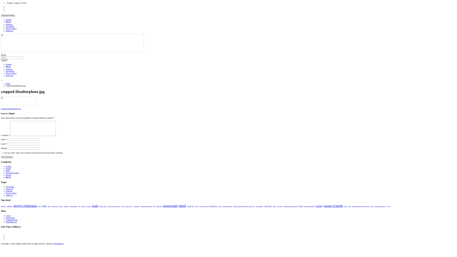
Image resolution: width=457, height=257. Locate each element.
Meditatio (159, 206)
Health (8, 169)
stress (349, 206)
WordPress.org (11, 222)
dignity (61, 206)
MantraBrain (59, 244)
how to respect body (126, 206)
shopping (279, 206)
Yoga (388, 206)
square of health (333, 205)
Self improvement (12, 173)
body (44, 206)
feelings (83, 206)
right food (268, 206)
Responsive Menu (8, 15)
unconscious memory (380, 206)
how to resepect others (114, 206)
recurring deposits (227, 206)
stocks (345, 206)
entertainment (73, 206)
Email (4, 144)
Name (4, 139)
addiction (3, 206)
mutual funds (190, 206)
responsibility (259, 206)
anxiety (10, 206)
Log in (8, 216)
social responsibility (309, 206)
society (319, 206)
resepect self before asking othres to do (244, 206)
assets (39, 206)
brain (49, 206)
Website (4, 148)
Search (3, 55)
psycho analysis (203, 206)
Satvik (274, 206)
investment (136, 206)
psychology (213, 206)
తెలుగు (8, 22)
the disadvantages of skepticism (361, 206)
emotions (66, 206)
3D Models (10, 27)
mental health (170, 205)
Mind (8, 171)
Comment (5, 135)
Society (8, 175)
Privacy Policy (11, 29)
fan (79, 206)
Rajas (220, 206)
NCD (196, 206)
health (95, 206)
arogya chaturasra (25, 206)
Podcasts (9, 191)
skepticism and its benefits (290, 206)
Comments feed (11, 220)
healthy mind (103, 206)
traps (372, 206)
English (8, 20)
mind (182, 206)
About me (9, 31)
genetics (89, 206)
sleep (301, 206)
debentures (55, 206)
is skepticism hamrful (146, 206)
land (154, 206)
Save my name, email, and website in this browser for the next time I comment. (33, 153)
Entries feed (10, 218)
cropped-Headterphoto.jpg (11, 109)
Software (9, 24)
